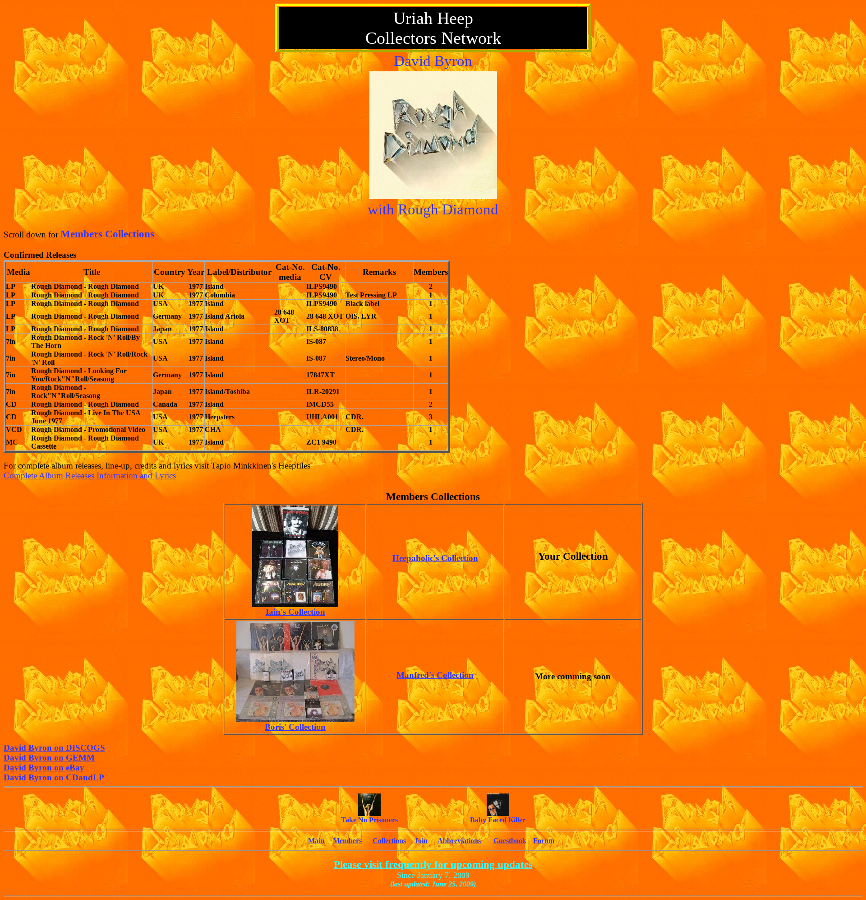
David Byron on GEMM (49, 757)
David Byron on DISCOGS (54, 747)
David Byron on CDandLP (54, 777)
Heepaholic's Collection (435, 558)
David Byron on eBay (44, 767)
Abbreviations (459, 840)
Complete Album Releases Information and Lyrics (90, 475)
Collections (389, 840)
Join (421, 840)
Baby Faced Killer (497, 820)
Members (347, 840)
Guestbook (509, 840)
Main (316, 840)
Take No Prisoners (369, 820)
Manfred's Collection (435, 675)
